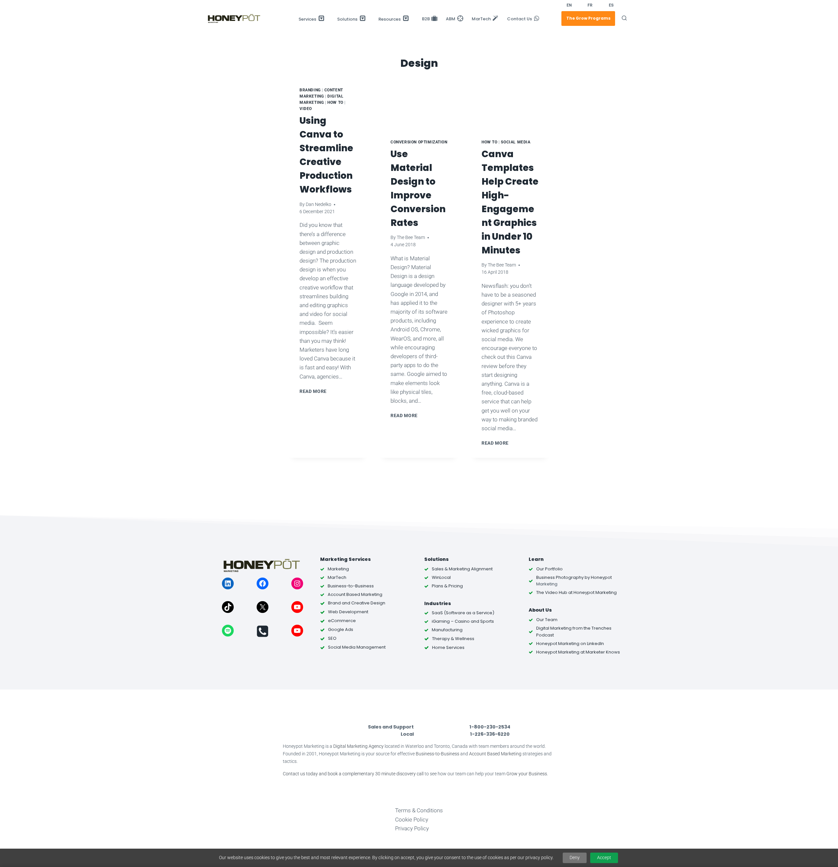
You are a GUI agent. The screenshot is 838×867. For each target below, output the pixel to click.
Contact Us (519, 19)
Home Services (448, 647)
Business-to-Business (437, 754)
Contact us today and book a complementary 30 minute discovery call (353, 774)
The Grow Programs (588, 18)
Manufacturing (447, 630)
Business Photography (560, 577)
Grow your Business (526, 774)
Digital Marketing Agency (358, 746)
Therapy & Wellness (453, 639)
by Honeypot (598, 577)
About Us (540, 610)
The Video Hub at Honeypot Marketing (576, 592)
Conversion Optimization (419, 142)
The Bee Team (411, 237)
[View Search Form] (624, 18)
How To (335, 102)
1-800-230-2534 (489, 727)
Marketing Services (345, 559)
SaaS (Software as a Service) (463, 613)
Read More (314, 391)
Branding (310, 90)
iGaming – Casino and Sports (463, 621)
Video (306, 108)
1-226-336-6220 (490, 734)
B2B (426, 19)
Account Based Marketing (495, 754)
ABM (450, 19)
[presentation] (419, 103)
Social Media (515, 142)
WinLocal (441, 577)
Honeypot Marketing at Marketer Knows (578, 652)
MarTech (481, 19)
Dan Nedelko (318, 204)
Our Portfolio (549, 569)
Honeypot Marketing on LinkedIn (570, 643)
